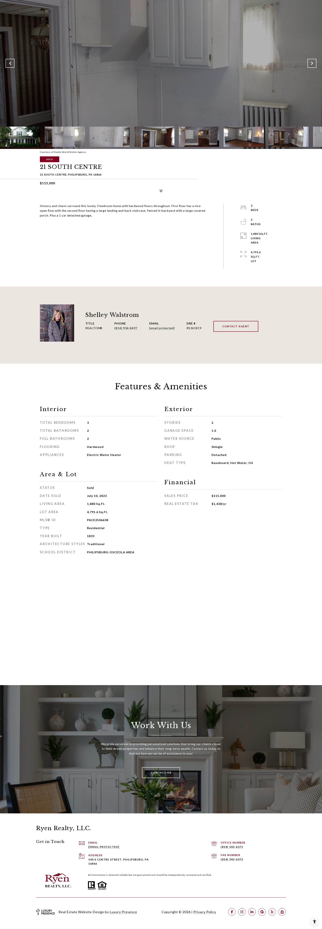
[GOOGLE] (262, 912)
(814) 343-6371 (232, 846)
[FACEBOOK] (232, 912)
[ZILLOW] (282, 912)
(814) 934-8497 (125, 328)
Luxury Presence (123, 912)
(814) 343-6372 (232, 859)
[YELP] (272, 912)
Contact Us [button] (161, 772)
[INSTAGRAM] (242, 912)
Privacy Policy (204, 912)
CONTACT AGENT (235, 326)
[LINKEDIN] (252, 912)
